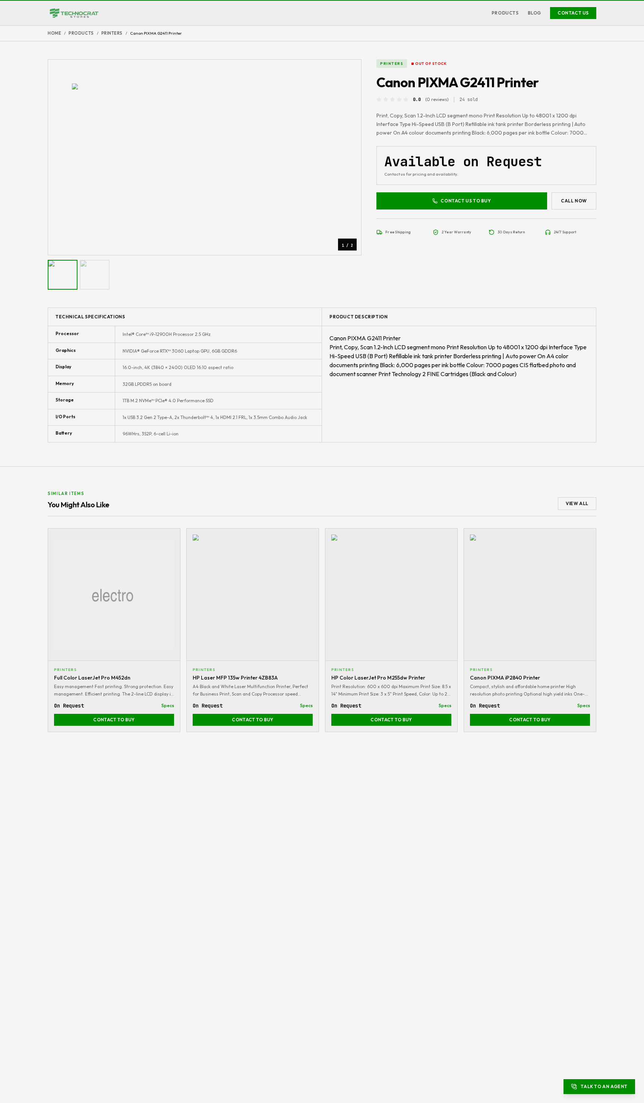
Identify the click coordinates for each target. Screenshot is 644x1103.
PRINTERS (112, 33)
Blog (534, 13)
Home (54, 33)
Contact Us (573, 13)
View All (577, 503)
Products (505, 13)
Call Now (574, 201)
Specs (167, 705)
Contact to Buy (114, 719)
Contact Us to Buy (466, 201)
